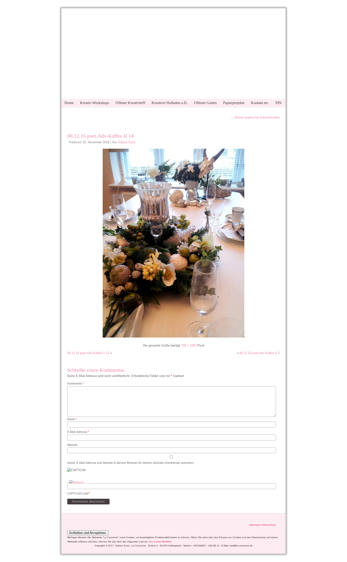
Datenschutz (269, 525)
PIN (278, 103)
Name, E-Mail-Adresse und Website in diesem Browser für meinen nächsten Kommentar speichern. (130, 463)
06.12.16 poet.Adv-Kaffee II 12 (88, 353)
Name (72, 419)
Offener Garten (205, 103)
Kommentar (75, 383)
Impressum (255, 525)
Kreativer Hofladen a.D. (170, 103)
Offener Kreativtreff (130, 103)
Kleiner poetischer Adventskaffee (255, 117)
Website (72, 445)
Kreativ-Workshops (94, 103)
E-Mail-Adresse (78, 432)
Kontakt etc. (260, 103)
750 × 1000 (188, 345)
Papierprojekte (234, 103)
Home (69, 103)
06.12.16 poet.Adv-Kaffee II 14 (100, 136)
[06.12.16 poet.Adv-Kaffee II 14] (173, 338)
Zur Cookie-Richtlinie (160, 541)
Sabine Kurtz (127, 142)
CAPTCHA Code (78, 493)
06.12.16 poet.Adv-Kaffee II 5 (259, 353)
